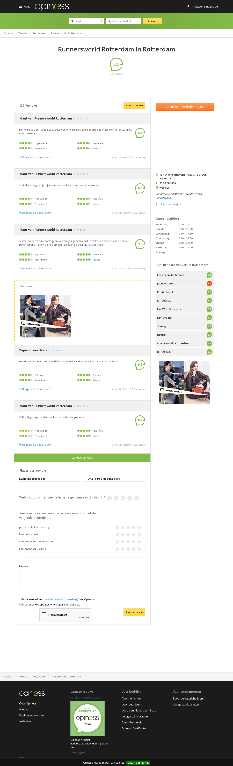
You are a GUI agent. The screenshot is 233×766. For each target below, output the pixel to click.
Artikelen (25, 721)
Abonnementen (132, 698)
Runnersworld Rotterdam (173, 343)
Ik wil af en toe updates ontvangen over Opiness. (50, 604)
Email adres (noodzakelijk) (104, 478)
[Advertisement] (116, 83)
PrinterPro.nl (165, 292)
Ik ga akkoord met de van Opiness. (57, 599)
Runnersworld (164, 197)
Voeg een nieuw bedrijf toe (139, 710)
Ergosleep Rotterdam (170, 275)
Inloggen (198, 6)
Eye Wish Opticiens (169, 309)
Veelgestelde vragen (32, 715)
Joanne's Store (166, 283)
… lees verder (77, 753)
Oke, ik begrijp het (138, 762)
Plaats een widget (170, 204)
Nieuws (24, 709)
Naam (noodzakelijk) (32, 478)
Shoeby (161, 326)
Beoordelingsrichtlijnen (188, 698)
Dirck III (161, 334)
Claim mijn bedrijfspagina (185, 107)
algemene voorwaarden (62, 599)
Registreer (212, 6)
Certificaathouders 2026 (84, 697)
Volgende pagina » (82, 457)
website (164, 187)
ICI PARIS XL (164, 300)
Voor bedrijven (131, 704)
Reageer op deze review (35, 157)
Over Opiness (28, 703)
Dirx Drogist (164, 317)
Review (23, 566)
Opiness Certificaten (134, 728)
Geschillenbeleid (132, 722)
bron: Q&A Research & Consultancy (128, 157)
